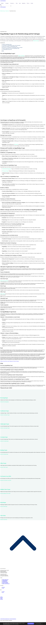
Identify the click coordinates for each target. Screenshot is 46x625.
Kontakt (32, 3)
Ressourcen (12, 3)
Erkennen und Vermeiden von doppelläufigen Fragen (9, 46)
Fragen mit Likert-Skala (4, 280)
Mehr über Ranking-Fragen (4, 454)
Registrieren (4, 0)
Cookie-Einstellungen (38, 623)
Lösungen (6, 3)
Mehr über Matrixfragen (3, 506)
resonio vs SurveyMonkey (6, 583)
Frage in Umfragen (21, 55)
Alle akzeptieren (31, 623)
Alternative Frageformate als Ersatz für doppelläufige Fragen (10, 48)
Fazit (3, 50)
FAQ (3, 51)
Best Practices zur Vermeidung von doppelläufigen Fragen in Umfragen (12, 47)
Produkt (2, 3)
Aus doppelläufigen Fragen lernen (7, 49)
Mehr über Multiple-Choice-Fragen (5, 493)
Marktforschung (35, 40)
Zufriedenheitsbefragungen (6, 168)
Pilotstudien (16, 144)
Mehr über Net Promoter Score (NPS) (5, 480)
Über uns (28, 3)
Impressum (7, 618)
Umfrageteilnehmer (5, 580)
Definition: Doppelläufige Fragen (7, 44)
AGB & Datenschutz (3, 618)
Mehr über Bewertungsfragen (4, 401)
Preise (17, 3)
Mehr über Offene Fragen (4, 467)
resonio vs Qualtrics (5, 582)
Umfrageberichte (4, 581)
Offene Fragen (2, 293)
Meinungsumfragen (5, 170)
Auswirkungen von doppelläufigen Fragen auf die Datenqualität (11, 45)
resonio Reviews (1, 597)
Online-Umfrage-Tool (5, 579)
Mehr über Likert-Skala (3, 519)
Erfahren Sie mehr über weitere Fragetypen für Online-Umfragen (9, 361)
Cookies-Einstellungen (13, 618)
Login (1, 0)
